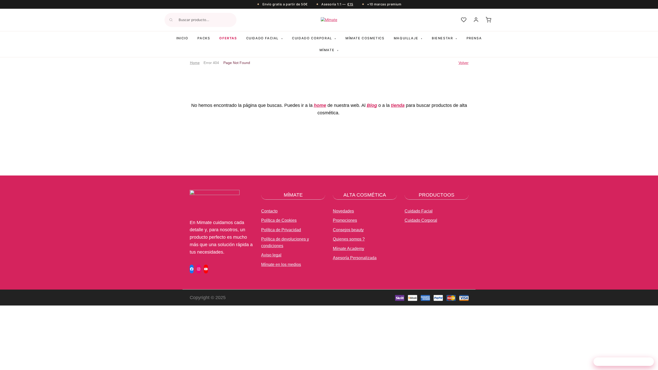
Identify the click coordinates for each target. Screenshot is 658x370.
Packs (203, 38)
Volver (464, 63)
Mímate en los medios (281, 264)
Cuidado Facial (419, 211)
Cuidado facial (264, 38)
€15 (350, 4)
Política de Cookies (279, 220)
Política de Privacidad (281, 230)
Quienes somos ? (349, 239)
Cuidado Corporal (421, 220)
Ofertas (228, 38)
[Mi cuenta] (476, 20)
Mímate (329, 50)
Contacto (269, 211)
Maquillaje (408, 38)
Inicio (182, 38)
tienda (398, 105)
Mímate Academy (348, 248)
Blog (372, 105)
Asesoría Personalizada (355, 258)
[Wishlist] (464, 20)
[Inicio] (329, 19)
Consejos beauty (348, 230)
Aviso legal (271, 255)
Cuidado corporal (314, 38)
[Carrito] (488, 20)
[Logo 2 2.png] (215, 207)
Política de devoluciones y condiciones (285, 242)
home (320, 105)
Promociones (345, 220)
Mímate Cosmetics (365, 38)
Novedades (343, 211)
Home (195, 63)
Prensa (474, 38)
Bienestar (444, 38)
